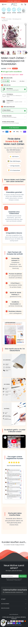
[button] (4, 4)
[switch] (3, 625)
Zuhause (3, 17)
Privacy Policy (17, 579)
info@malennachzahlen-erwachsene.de (14, 592)
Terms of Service (10, 579)
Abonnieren (23, 576)
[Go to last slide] (2, 53)
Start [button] (3, 599)
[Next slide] (26, 53)
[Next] (23, 10)
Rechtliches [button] (5, 608)
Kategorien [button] (5, 604)
